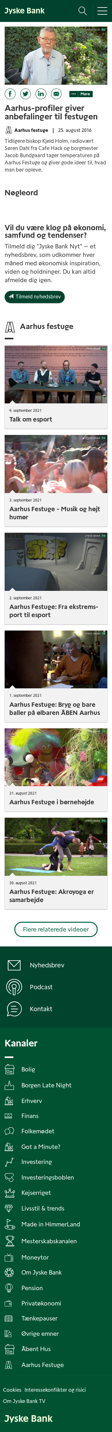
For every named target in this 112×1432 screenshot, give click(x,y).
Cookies (12, 1390)
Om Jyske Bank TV (24, 1401)
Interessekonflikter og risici (55, 1390)
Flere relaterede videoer (56, 929)
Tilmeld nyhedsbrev (37, 296)
